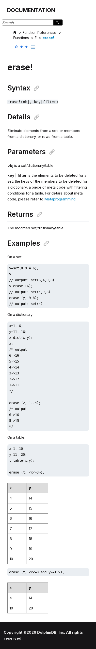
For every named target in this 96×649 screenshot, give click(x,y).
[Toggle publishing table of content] (32, 47)
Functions (21, 38)
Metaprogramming (60, 199)
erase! (48, 38)
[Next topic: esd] (26, 47)
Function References (40, 32)
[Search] (58, 22)
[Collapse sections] (16, 47)
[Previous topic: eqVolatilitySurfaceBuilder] (22, 47)
